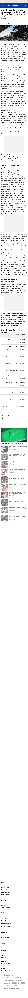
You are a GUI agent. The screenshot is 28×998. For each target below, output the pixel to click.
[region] (14, 435)
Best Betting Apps (5, 892)
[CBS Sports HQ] (20, 975)
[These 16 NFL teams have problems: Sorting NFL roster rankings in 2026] (4, 510)
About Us (3, 903)
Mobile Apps (4, 897)
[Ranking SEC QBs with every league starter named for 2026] (4, 464)
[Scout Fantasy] (10, 986)
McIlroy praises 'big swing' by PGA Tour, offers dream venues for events (17, 486)
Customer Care (5, 937)
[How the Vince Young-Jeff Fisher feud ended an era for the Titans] (4, 472)
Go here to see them (17, 161)
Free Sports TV (5, 889)
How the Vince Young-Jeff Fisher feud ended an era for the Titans (17, 470)
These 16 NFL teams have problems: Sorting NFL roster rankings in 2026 (18, 508)
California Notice (5, 929)
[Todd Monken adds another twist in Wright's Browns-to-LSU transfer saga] (4, 518)
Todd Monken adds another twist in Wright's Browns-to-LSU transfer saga (17, 516)
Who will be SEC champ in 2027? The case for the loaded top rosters (17, 477)
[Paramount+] (6, 983)
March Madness (5, 894)
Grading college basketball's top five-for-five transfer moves (17, 493)
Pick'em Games (5, 885)
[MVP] (23, 982)
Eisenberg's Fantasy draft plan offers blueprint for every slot (16, 500)
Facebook (3, 950)
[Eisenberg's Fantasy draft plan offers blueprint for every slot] (4, 502)
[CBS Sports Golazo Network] (14, 977)
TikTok (2, 945)
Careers (3, 905)
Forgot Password (5, 970)
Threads (3, 955)
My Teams (3, 968)
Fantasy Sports (5, 887)
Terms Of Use (4, 918)
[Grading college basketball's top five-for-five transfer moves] (4, 495)
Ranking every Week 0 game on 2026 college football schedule (17, 455)
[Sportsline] (19, 980)
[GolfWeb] (18, 986)
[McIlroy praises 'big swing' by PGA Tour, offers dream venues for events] (4, 487)
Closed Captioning (6, 926)
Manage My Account (6, 963)
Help (2, 935)
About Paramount (5, 907)
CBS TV (3, 912)
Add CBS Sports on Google (9, 23)
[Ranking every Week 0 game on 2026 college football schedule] (4, 457)
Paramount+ (4, 910)
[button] (2, 5)
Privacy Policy (4, 921)
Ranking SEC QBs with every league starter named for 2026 (16, 462)
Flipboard (3, 957)
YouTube (3, 943)
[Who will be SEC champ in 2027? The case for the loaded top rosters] (4, 479)
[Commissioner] (15, 982)
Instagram (3, 948)
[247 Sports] (9, 980)
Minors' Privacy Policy (6, 923)
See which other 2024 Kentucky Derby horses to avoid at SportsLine (13, 211)
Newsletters (4, 966)
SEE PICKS (22, 339)
